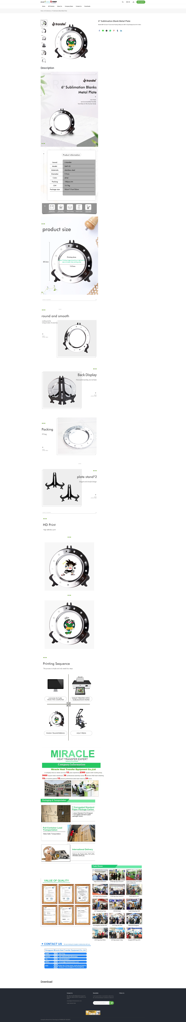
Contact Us (79, 6)
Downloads (87, 6)
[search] (122, 2)
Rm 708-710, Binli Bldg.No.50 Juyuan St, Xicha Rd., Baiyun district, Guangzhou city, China (76, 997)
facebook (99, 31)
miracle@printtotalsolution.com (74, 1000)
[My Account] (133, 2)
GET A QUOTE (141, 2)
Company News (69, 6)
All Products (51, 6)
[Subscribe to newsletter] (111, 1003)
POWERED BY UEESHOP (64, 1019)
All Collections (47, 10)
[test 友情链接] (93, 1013)
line (103, 31)
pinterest (114, 31)
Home (43, 6)
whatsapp (110, 31)
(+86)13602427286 (71, 1003)
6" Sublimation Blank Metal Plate (59, 10)
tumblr (117, 31)
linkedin (121, 31)
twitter (106, 31)
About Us (59, 6)
